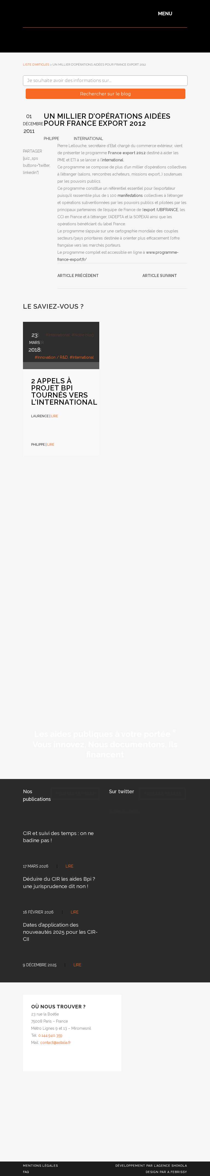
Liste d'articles (36, 64)
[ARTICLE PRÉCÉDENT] (62, 267)
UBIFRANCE (167, 210)
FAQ (26, 1172)
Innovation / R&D (52, 357)
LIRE (50, 445)
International (88, 138)
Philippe (51, 138)
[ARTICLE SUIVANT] (147, 267)
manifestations (131, 195)
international (112, 160)
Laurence (40, 416)
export (150, 210)
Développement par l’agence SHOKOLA (151, 1166)
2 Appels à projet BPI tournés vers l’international (64, 391)
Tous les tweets (162, 793)
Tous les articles (75, 793)
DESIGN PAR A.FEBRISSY (166, 1172)
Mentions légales (40, 1166)
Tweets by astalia (124, 812)
